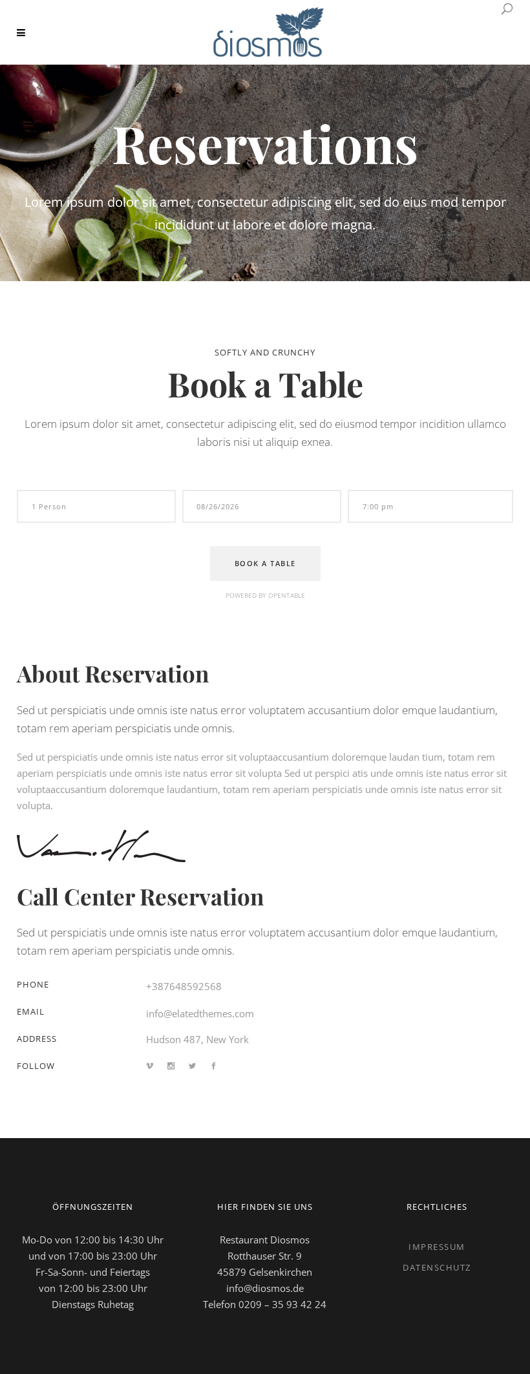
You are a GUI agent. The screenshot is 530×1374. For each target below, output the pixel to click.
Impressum (436, 1246)
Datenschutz (437, 1267)
